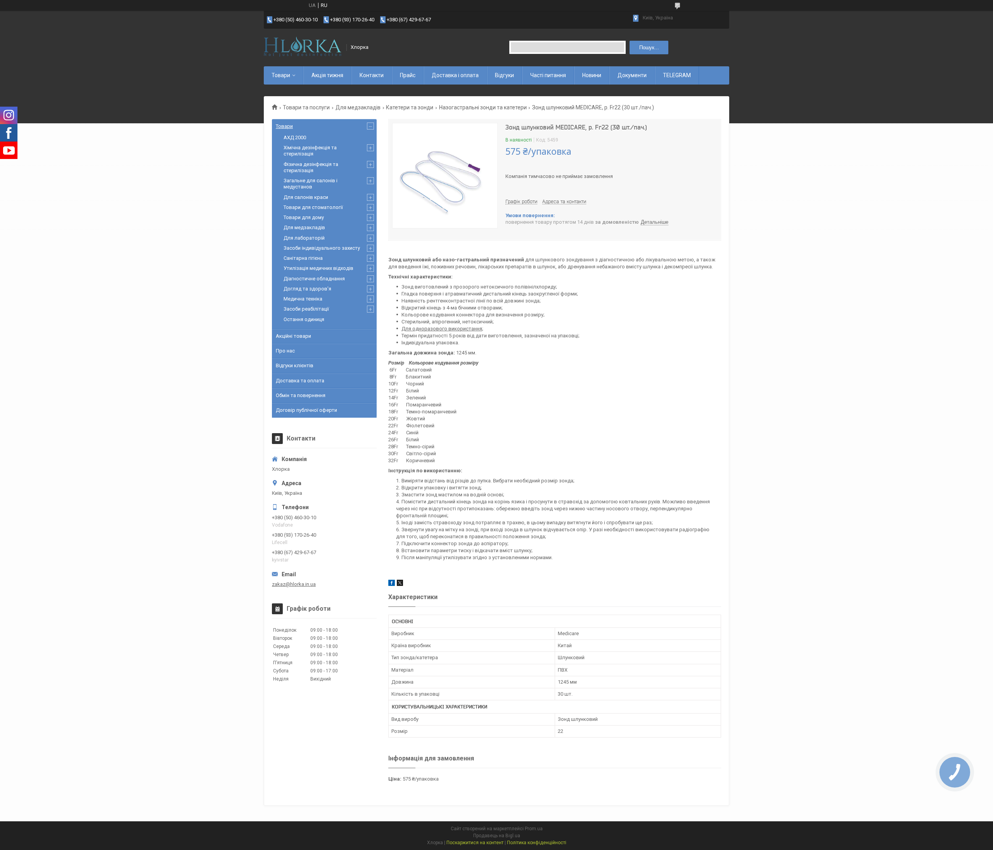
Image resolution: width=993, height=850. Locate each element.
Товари (281, 75)
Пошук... (649, 47)
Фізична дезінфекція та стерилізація (311, 167)
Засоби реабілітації (306, 309)
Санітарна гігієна (303, 258)
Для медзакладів (358, 107)
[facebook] (391, 584)
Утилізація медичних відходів (318, 268)
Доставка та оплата (300, 381)
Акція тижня (327, 75)
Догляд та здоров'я (307, 289)
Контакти (372, 75)
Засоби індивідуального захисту (322, 248)
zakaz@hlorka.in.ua (294, 584)
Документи (632, 75)
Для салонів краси (306, 197)
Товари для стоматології (313, 207)
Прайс (407, 75)
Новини (591, 75)
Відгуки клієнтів (294, 365)
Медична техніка (303, 299)
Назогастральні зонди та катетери (483, 107)
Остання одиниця (304, 319)
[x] (400, 584)
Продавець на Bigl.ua (496, 835)
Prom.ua (534, 828)
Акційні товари (293, 336)
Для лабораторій (304, 238)
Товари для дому (304, 217)
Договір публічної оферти (306, 410)
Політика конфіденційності (536, 842)
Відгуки (504, 75)
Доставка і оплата (455, 75)
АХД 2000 (295, 137)
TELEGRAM (677, 75)
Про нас (285, 351)
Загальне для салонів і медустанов (310, 184)
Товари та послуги (306, 107)
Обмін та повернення (300, 395)
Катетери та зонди (409, 107)
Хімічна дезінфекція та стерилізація (310, 151)
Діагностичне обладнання (314, 279)
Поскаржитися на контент (474, 842)
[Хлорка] (302, 47)
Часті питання (548, 75)
